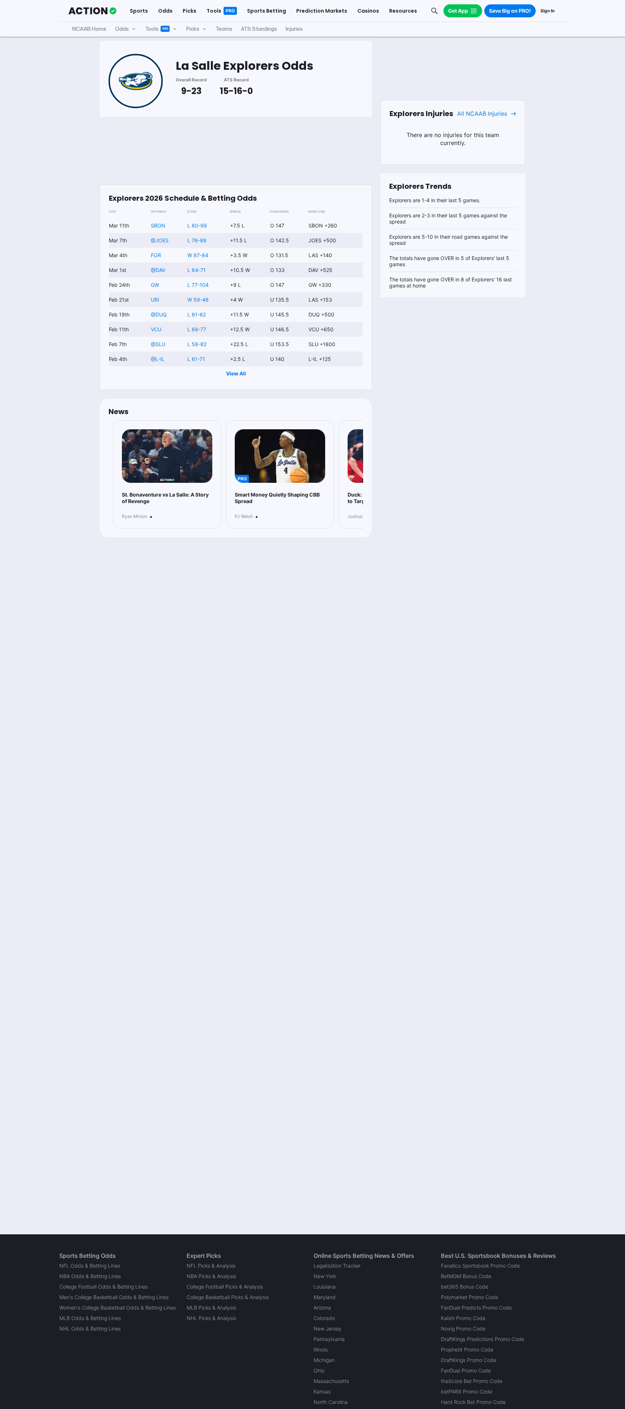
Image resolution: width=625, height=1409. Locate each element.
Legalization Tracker (337, 1266)
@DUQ (159, 314)
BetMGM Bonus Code (466, 1276)
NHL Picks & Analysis (211, 1318)
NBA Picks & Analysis (211, 1276)
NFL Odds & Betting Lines (89, 1266)
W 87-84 (197, 255)
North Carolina (331, 1402)
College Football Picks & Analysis (225, 1287)
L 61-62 (196, 314)
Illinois (321, 1349)
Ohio (319, 1370)
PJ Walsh (244, 516)
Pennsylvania (329, 1339)
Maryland (325, 1297)
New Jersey (327, 1328)
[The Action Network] (92, 11)
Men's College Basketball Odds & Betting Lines (114, 1297)
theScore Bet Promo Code (471, 1381)
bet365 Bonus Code (464, 1287)
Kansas (322, 1391)
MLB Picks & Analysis (211, 1307)
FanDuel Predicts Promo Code (476, 1307)
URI (155, 300)
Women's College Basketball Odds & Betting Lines (117, 1307)
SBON (158, 225)
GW (155, 285)
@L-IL (158, 359)
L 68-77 (196, 329)
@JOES (160, 240)
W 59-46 (198, 300)
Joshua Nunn (361, 516)
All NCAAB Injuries (482, 113)
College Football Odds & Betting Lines (103, 1287)
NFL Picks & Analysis (211, 1266)
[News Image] (167, 456)
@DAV (158, 270)
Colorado (324, 1318)
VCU (156, 329)
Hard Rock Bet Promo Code (473, 1402)
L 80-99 (197, 225)
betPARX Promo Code (466, 1391)
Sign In (547, 10)
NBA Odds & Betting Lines (90, 1276)
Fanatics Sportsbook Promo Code (480, 1266)
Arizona (322, 1307)
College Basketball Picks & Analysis (228, 1297)
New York (325, 1276)
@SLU (158, 344)
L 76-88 (197, 240)
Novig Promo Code (463, 1328)
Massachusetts (331, 1381)
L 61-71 (196, 359)
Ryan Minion (134, 516)
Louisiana (325, 1287)
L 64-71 (196, 270)
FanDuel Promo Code (466, 1370)
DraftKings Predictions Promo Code (482, 1339)
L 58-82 (197, 344)
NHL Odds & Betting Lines (90, 1328)
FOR (156, 255)
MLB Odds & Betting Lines (90, 1318)
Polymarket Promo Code (469, 1297)
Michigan (324, 1360)
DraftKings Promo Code (468, 1360)
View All (236, 373)
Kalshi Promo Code (463, 1318)
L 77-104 (198, 285)
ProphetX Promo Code (467, 1349)
